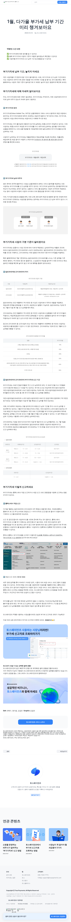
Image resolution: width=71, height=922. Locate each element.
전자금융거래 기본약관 (51, 903)
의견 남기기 (63, 751)
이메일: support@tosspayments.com (49, 878)
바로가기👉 (50, 620)
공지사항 (9, 875)
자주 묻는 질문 (10, 878)
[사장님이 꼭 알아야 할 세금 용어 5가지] (48, 140)
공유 (8, 751)
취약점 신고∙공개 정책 (36, 903)
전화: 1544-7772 (43, 875)
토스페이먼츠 (26, 875)
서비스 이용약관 (10, 903)
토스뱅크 (24, 880)
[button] (35, 722)
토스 (23, 878)
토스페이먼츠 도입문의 (58, 916)
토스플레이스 (26, 883)
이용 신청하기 (62, 2)
